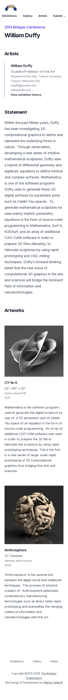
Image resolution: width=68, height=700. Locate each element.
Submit (59, 15)
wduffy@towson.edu (23, 85)
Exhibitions (9, 15)
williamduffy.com (22, 90)
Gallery (27, 15)
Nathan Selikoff (53, 682)
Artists (43, 15)
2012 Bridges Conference (25, 27)
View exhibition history (26, 94)
